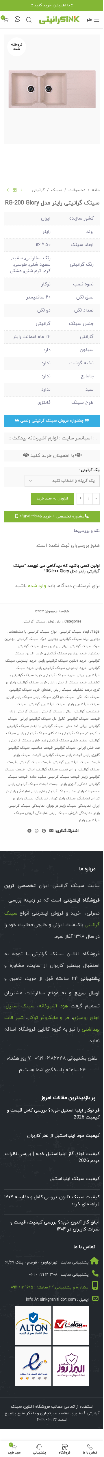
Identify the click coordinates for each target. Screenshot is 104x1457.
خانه (96, 190)
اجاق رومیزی (86, 1017)
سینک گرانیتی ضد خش (51, 740)
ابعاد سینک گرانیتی (74, 631)
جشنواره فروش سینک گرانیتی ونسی (52, 420)
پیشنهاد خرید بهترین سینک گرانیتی (72, 653)
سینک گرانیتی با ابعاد (47, 726)
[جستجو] (29, 20)
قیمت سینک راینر (27, 755)
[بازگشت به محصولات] (14, 190)
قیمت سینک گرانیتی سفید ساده (54, 776)
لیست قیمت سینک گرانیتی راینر (34, 784)
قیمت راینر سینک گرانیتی (62, 755)
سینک (56, 190)
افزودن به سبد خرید (52, 498)
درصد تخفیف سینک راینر (73, 689)
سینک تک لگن (88, 697)
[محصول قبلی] (21, 190)
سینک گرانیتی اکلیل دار (71, 718)
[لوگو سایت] (59, 19)
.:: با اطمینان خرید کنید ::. (52, 5)
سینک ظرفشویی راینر (84, 704)
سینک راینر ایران (19, 697)
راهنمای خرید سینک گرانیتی (31, 689)
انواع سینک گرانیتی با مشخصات (32, 631)
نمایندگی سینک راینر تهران (70, 798)
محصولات (77, 190)
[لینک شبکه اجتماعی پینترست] (44, 831)
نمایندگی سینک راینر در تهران (69, 805)
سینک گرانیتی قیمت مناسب (54, 747)
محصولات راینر (89, 791)
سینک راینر (42, 697)
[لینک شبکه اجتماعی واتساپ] (36, 831)
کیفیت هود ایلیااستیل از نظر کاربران (63, 1135)
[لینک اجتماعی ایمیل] (51, 831)
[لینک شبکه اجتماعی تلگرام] (29, 831)
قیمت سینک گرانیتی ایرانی (47, 769)
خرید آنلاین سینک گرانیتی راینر (63, 660)
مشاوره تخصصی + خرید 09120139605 (51, 516)
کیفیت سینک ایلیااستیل (75, 1179)
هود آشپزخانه (53, 1006)
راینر (59, 621)
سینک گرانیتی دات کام (66, 733)
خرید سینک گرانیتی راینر (68, 682)
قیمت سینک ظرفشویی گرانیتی (76, 762)
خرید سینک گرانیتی (59, 675)
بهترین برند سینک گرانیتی (80, 639)
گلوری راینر (68, 784)
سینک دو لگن (64, 697)
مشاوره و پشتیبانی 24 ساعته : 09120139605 (49, 1287)
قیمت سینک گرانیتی (34, 762)
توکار (50, 621)
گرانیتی (38, 190)
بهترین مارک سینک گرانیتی (37, 639)
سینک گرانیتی (51, 711)
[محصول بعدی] (7, 190)
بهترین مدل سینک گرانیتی (38, 646)
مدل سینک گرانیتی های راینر (54, 791)
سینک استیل (20, 1006)
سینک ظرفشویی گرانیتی (47, 704)
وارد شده (37, 585)
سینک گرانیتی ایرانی (35, 718)
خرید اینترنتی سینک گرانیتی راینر (61, 668)
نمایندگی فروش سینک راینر (71, 813)
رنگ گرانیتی (90, 470)
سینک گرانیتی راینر (32, 733)
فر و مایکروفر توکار (48, 1017)
